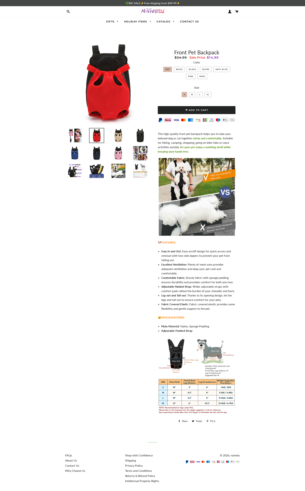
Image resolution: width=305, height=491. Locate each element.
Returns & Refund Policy (140, 475)
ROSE (202, 76)
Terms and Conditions (138, 470)
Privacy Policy (134, 465)
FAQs (68, 455)
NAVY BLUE (222, 69)
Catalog (164, 21)
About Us (71, 460)
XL (208, 94)
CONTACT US (189, 21)
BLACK (192, 69)
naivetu (235, 455)
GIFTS (110, 21)
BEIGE (179, 69)
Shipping (130, 460)
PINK (190, 76)
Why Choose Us (75, 470)
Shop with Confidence (139, 455)
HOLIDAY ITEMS (136, 21)
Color (196, 62)
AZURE (205, 69)
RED (167, 69)
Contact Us (72, 465)
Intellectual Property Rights (142, 481)
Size (196, 87)
